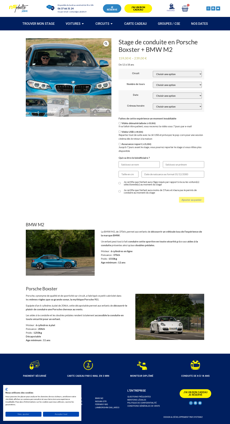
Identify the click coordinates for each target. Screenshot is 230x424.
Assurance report (136, 144)
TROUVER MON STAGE (38, 24)
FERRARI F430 (101, 404)
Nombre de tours (136, 84)
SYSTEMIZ (198, 417)
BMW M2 (99, 398)
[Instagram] (208, 8)
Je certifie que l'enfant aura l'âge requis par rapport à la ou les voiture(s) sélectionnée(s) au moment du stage (161, 183)
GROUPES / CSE (169, 24)
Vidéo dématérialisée (138, 123)
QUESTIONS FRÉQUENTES (139, 396)
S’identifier (171, 10)
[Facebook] (213, 8)
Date (135, 95)
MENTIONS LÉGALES (136, 400)
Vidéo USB (132, 132)
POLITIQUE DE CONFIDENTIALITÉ (142, 403)
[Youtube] (218, 8)
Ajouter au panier (191, 199)
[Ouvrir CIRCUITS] (111, 23)
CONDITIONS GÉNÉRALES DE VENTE (143, 406)
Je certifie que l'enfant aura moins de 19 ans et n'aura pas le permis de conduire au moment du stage (160, 191)
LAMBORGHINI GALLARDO (107, 407)
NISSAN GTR (101, 401)
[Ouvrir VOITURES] (82, 23)
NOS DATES (199, 24)
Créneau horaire (135, 106)
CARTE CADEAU (135, 24)
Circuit (135, 73)
